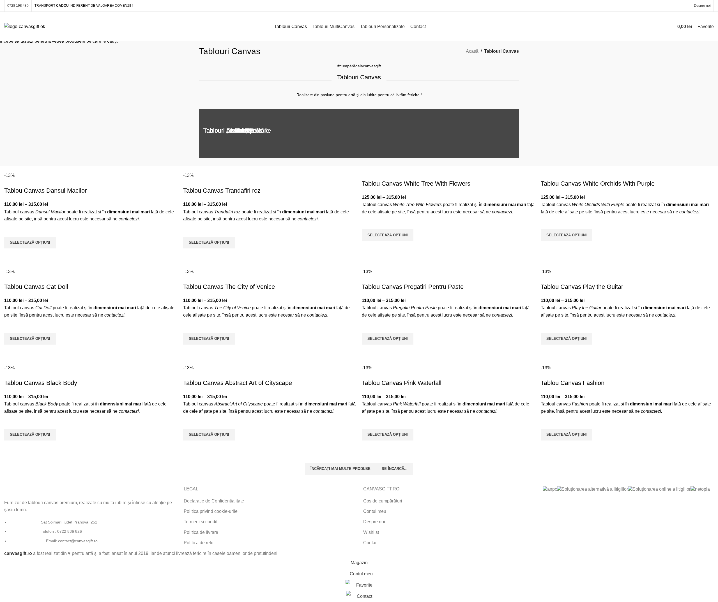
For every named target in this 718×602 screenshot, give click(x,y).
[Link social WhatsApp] (677, 6)
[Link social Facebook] (655, 6)
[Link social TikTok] (684, 6)
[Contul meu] (657, 26)
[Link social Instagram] (663, 6)
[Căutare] (667, 26)
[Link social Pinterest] (670, 6)
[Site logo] (24, 26)
